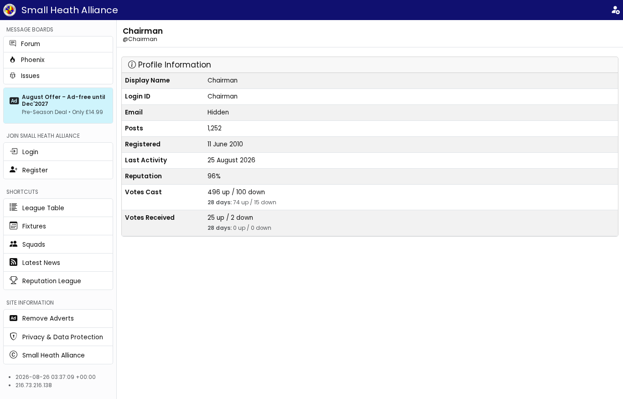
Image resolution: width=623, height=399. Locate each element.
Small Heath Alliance (69, 10)
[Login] (615, 10)
